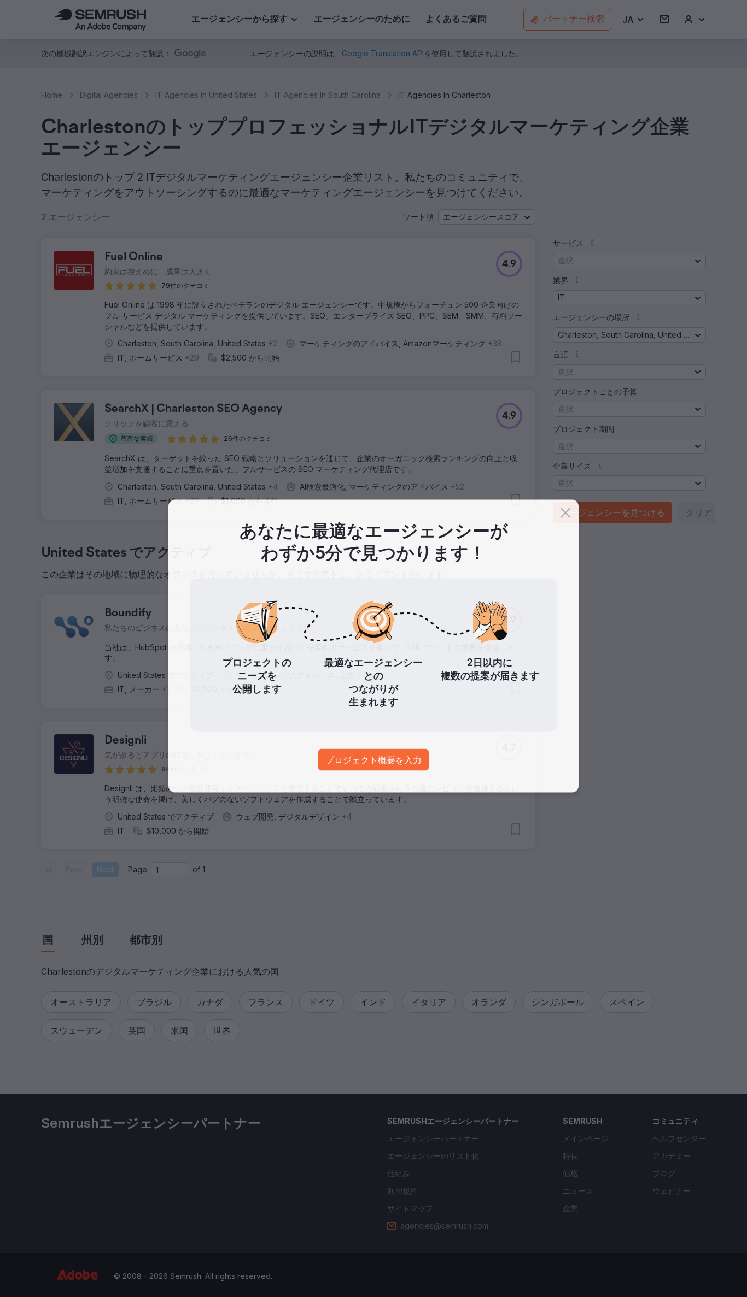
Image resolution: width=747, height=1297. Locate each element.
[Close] (565, 515)
